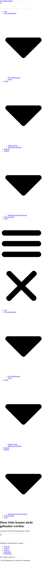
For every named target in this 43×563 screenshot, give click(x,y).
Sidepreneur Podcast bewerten (17, 215)
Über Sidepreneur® (14, 77)
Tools (6, 219)
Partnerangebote (9, 217)
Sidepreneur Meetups (14, 147)
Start (5, 11)
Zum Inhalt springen (6, 1)
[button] (21, 264)
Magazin (7, 149)
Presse (10, 79)
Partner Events (12, 145)
